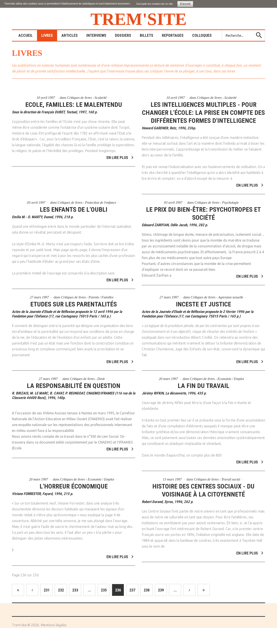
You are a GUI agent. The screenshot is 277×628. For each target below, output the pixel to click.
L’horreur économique (74, 486)
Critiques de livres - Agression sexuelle (217, 297)
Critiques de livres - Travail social (217, 479)
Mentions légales (54, 625)
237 (132, 590)
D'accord (185, 3)
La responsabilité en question (73, 385)
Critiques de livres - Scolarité (87, 97)
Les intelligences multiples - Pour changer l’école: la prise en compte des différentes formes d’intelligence (203, 112)
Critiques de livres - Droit (87, 379)
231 (47, 590)
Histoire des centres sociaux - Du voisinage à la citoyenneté (203, 490)
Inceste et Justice (203, 304)
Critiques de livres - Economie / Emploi (217, 379)
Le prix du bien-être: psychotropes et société (203, 213)
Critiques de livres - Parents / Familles (87, 297)
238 (147, 590)
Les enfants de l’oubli (73, 209)
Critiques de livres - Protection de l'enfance (87, 202)
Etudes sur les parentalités (73, 304)
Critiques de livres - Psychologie (217, 202)
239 (161, 590)
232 (61, 590)
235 (104, 590)
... (89, 590)
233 (75, 590)
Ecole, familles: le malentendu (73, 104)
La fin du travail (203, 385)
